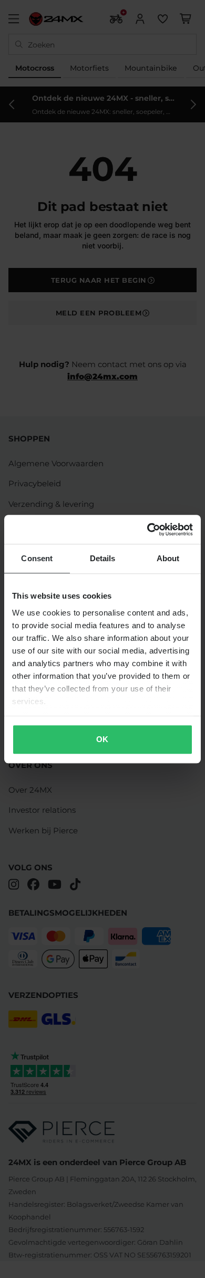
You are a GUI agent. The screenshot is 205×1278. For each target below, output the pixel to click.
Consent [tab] (37, 558)
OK (102, 739)
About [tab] (168, 558)
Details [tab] (103, 558)
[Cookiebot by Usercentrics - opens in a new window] (147, 529)
